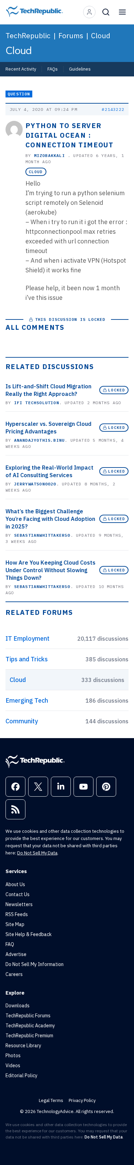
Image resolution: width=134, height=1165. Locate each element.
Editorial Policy (21, 1075)
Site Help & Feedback (28, 934)
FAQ (9, 944)
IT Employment (27, 638)
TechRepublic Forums (28, 1015)
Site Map (14, 924)
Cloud (100, 35)
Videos (12, 1065)
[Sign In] (89, 12)
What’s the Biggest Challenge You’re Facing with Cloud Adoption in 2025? (50, 519)
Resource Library (23, 1045)
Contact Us (17, 894)
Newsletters (19, 904)
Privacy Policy (82, 1100)
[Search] (106, 12)
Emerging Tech (26, 700)
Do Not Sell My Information (34, 964)
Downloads (17, 1006)
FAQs (52, 69)
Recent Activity (20, 69)
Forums (70, 35)
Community (21, 721)
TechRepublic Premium (29, 1035)
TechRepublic (28, 35)
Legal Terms (51, 1100)
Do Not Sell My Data (37, 853)
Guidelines (80, 69)
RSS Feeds (16, 914)
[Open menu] (122, 12)
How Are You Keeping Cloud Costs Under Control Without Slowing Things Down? (50, 570)
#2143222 (113, 109)
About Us (15, 884)
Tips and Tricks (26, 659)
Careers (14, 974)
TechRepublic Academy (30, 1025)
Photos (13, 1055)
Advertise (15, 954)
